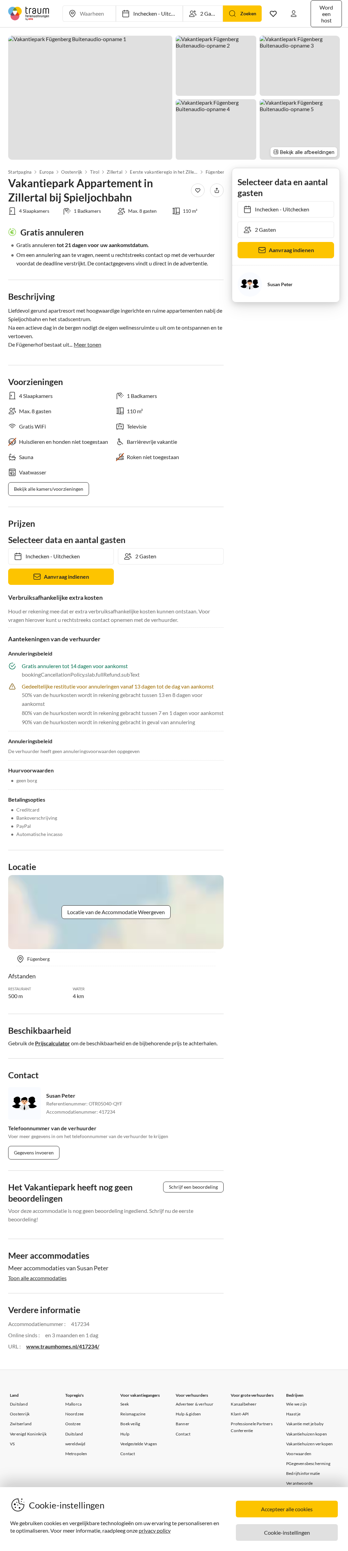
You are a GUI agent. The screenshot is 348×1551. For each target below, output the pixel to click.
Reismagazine (132, 1413)
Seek (124, 1404)
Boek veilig (130, 1423)
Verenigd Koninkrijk (28, 1433)
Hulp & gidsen (188, 1413)
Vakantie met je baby (305, 1423)
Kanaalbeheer (243, 1404)
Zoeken (248, 13)
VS (12, 1443)
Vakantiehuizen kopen (306, 1433)
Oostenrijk (71, 172)
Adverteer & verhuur (195, 1404)
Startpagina (20, 172)
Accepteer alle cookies (287, 1509)
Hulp (124, 1433)
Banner (182, 1423)
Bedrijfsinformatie (303, 1473)
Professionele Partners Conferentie (251, 1427)
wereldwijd (75, 1443)
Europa (46, 172)
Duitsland (19, 1404)
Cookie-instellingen (287, 1532)
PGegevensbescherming (308, 1463)
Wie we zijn (296, 1404)
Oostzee (73, 1423)
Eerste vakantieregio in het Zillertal (164, 172)
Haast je (293, 1413)
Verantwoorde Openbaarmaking (302, 1486)
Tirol (94, 172)
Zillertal (114, 172)
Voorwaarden (298, 1453)
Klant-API (240, 1413)
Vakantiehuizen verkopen (309, 1443)
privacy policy (155, 1530)
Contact (127, 1453)
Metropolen (76, 1453)
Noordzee (74, 1413)
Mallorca (73, 1404)
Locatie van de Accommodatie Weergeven (116, 912)
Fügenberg (216, 172)
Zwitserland (21, 1423)
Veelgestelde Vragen (138, 1443)
